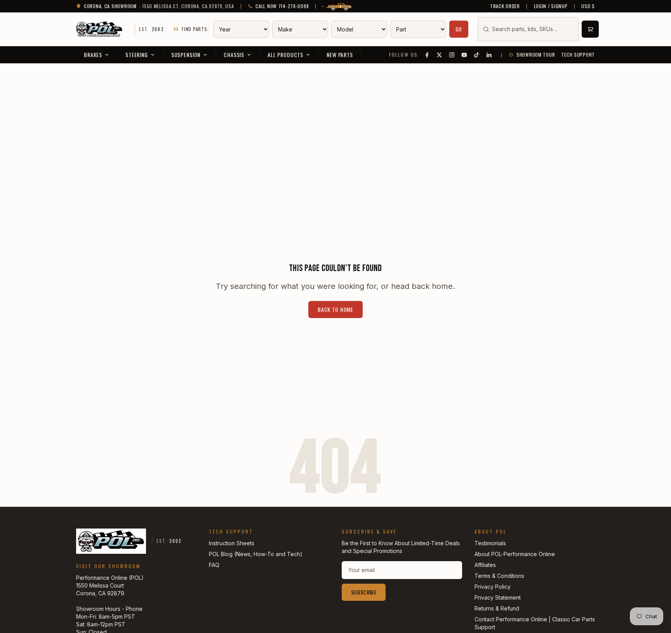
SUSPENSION (185, 54)
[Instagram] (452, 54)
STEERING (136, 54)
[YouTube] (464, 54)
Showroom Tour (535, 55)
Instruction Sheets (231, 543)
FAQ (214, 565)
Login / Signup (551, 6)
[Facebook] (427, 54)
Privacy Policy (493, 586)
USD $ (588, 6)
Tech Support (578, 55)
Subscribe (363, 592)
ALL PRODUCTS (285, 54)
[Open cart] (590, 29)
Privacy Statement (498, 597)
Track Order (505, 6)
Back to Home (335, 309)
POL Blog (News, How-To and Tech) (255, 554)
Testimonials (490, 543)
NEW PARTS (340, 54)
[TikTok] (476, 54)
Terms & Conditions (499, 575)
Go (458, 29)
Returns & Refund (497, 608)
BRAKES (93, 54)
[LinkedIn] (489, 54)
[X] (439, 54)
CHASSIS (234, 54)
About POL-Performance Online (515, 554)
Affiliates (485, 565)
